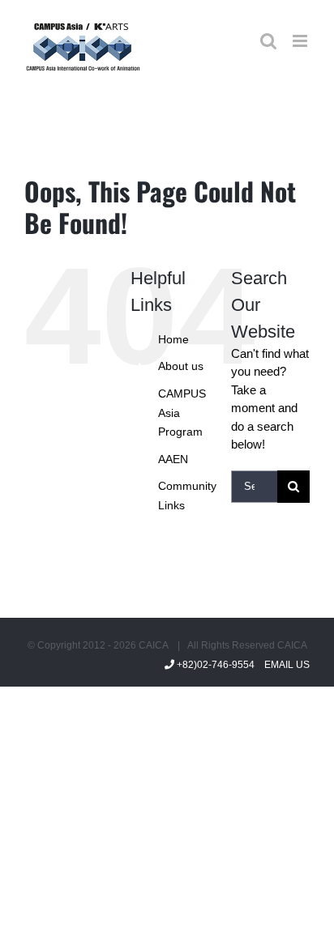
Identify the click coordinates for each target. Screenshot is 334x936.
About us (180, 366)
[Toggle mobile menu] (301, 40)
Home (173, 339)
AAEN (173, 459)
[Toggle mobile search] (268, 40)
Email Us (284, 664)
